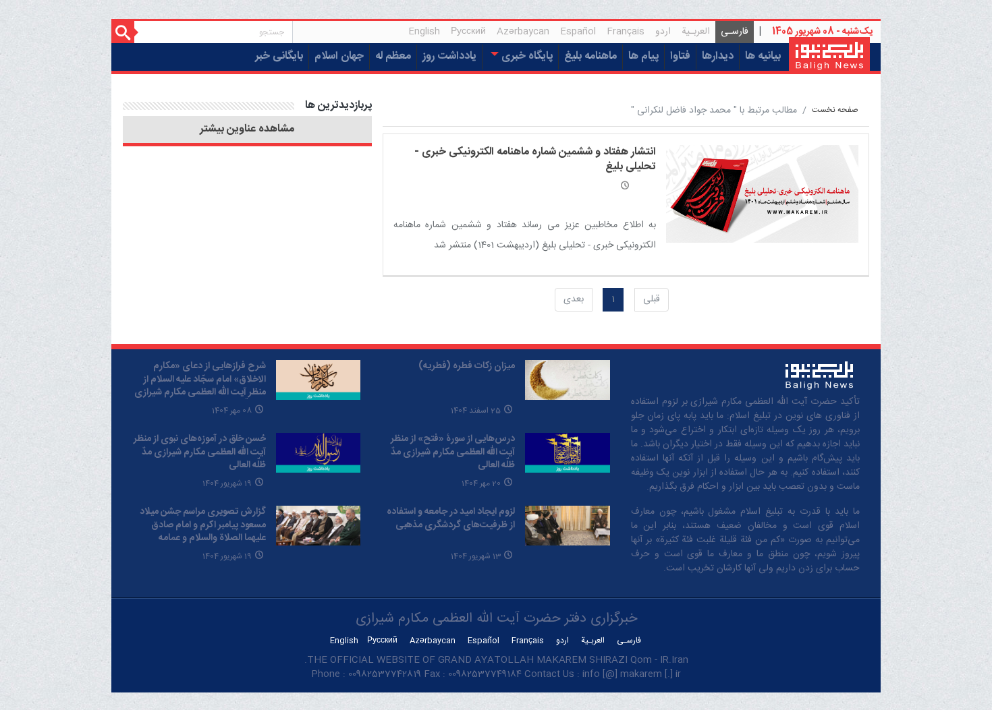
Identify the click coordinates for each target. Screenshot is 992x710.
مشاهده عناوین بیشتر (247, 129)
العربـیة (696, 32)
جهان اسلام (339, 56)
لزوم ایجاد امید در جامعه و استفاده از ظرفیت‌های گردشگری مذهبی (451, 518)
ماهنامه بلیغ (590, 56)
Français (625, 32)
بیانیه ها (763, 56)
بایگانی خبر (279, 56)
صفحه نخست (835, 110)
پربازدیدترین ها (338, 105)
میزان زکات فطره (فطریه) (466, 366)
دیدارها (718, 56)
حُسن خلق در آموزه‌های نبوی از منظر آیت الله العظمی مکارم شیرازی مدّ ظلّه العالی (200, 452)
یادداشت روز (449, 56)
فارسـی (731, 33)
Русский (468, 32)
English (424, 32)
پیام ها (643, 56)
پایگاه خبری (526, 56)
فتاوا (680, 56)
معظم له (393, 56)
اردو (663, 32)
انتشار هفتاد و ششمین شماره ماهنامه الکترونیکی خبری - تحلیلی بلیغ (535, 159)
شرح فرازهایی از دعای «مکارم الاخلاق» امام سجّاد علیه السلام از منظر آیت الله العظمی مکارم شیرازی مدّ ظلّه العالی (200, 386)
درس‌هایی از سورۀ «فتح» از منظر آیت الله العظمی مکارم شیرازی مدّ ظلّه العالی (453, 452)
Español (578, 32)
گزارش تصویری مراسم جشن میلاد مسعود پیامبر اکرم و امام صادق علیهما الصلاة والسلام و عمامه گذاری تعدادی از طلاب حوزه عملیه (202, 532)
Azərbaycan (523, 32)
